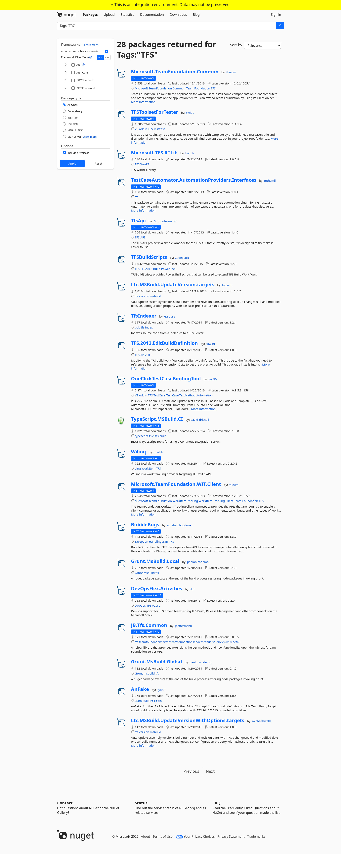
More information (143, 102)
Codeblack (182, 258)
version (144, 296)
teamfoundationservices (186, 642)
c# (155, 701)
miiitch (158, 452)
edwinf (210, 344)
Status (141, 803)
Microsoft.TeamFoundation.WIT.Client (176, 484)
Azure (156, 605)
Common (179, 88)
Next (210, 771)
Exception (141, 541)
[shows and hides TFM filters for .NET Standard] (65, 80)
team (138, 701)
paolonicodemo (198, 562)
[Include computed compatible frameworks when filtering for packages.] (107, 51)
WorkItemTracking (185, 501)
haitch (189, 153)
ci (153, 436)
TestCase (159, 129)
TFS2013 (146, 269)
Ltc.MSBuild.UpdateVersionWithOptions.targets (187, 720)
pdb (137, 327)
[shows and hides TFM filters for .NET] (65, 65)
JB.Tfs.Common (149, 625)
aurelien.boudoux (179, 525)
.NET (165, 541)
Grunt (139, 573)
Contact (65, 803)
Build (156, 269)
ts (150, 436)
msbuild (155, 296)
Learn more (91, 45)
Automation (204, 395)
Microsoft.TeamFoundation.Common (175, 71)
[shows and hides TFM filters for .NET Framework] (65, 88)
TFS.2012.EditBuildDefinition (164, 343)
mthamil (270, 180)
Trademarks (256, 836)
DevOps (140, 605)
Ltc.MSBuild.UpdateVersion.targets (172, 284)
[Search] (280, 25)
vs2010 (227, 642)
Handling (155, 541)
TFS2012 (141, 355)
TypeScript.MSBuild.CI (157, 419)
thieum (231, 72)
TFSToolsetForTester (154, 112)
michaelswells (261, 721)
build (162, 436)
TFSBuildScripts (149, 257)
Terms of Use (163, 836)
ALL (100, 57)
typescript (141, 436)
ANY (107, 57)
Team (189, 88)
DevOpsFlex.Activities (156, 588)
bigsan (226, 285)
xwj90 (190, 113)
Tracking (219, 501)
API (142, 237)
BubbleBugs (145, 524)
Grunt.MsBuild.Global (156, 661)
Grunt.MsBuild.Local (155, 561)
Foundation (202, 88)
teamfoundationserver (154, 642)
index (149, 327)
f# (151, 701)
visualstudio (212, 642)
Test (168, 395)
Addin (143, 129)
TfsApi (138, 220)
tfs (136, 197)
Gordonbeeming (164, 221)
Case (175, 395)
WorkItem (148, 468)
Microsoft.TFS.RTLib (154, 152)
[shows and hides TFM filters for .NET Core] (65, 72)
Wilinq (138, 451)
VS (136, 129)
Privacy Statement (231, 836)
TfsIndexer (143, 316)
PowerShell (168, 269)
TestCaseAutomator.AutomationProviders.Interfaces (193, 180)
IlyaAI (161, 690)
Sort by (236, 44)
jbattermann (183, 626)
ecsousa (169, 316)
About (145, 836)
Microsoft (141, 88)
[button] (82, 44)
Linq (138, 468)
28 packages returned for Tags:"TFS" (166, 49)
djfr (192, 589)
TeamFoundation (160, 88)
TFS (213, 88)
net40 (236, 642)
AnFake (140, 689)
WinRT (144, 164)
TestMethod (187, 395)
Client (229, 501)
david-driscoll (200, 420)
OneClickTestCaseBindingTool (166, 378)
